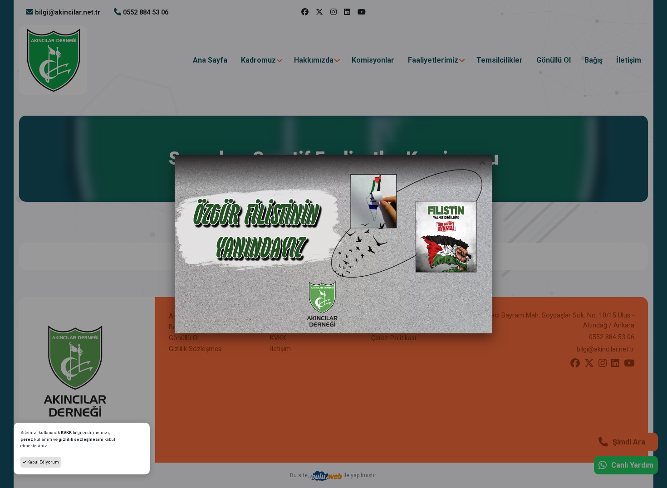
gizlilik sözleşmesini (81, 439)
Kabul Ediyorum (42, 461)
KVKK (67, 432)
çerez (26, 439)
